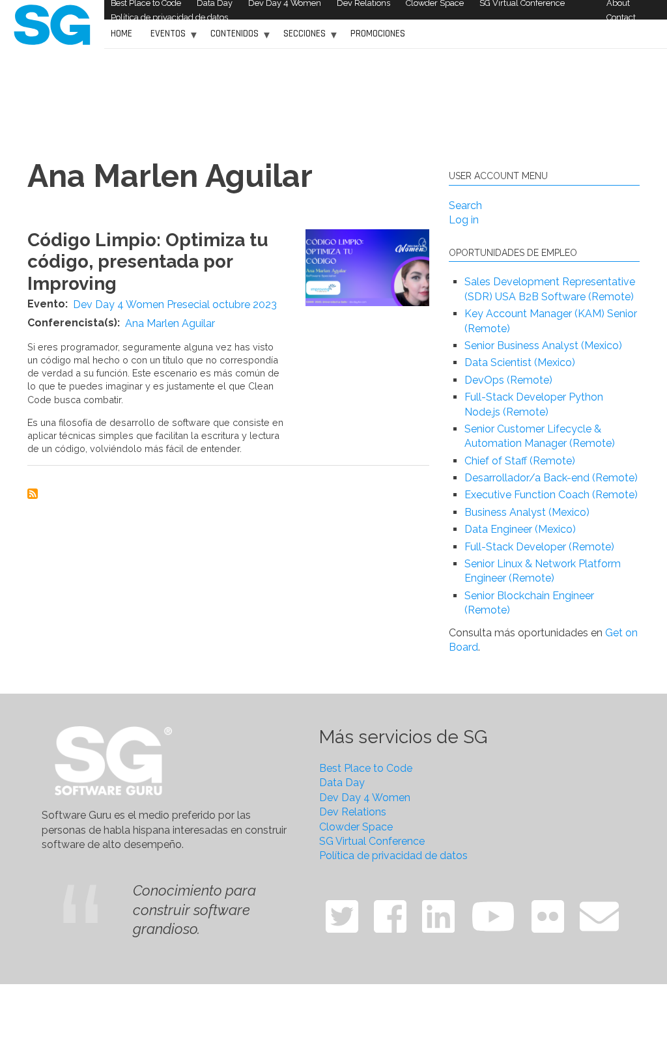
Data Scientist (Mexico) (519, 362)
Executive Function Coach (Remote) (551, 494)
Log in (464, 220)
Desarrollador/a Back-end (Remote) (551, 478)
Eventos (165, 38)
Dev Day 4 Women (364, 797)
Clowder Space (356, 827)
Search (465, 205)
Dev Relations (352, 812)
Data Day (342, 782)
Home (121, 33)
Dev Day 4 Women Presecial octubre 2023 (175, 304)
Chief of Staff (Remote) (519, 461)
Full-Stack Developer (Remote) (539, 547)
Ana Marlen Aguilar (170, 323)
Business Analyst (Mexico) (526, 512)
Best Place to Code (365, 768)
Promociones (377, 33)
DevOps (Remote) (508, 380)
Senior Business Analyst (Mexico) (543, 345)
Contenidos (231, 38)
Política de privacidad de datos (169, 17)
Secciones (301, 38)
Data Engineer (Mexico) (520, 529)
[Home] (52, 24)
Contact (621, 17)
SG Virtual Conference (372, 841)
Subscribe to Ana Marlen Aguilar (32, 493)
